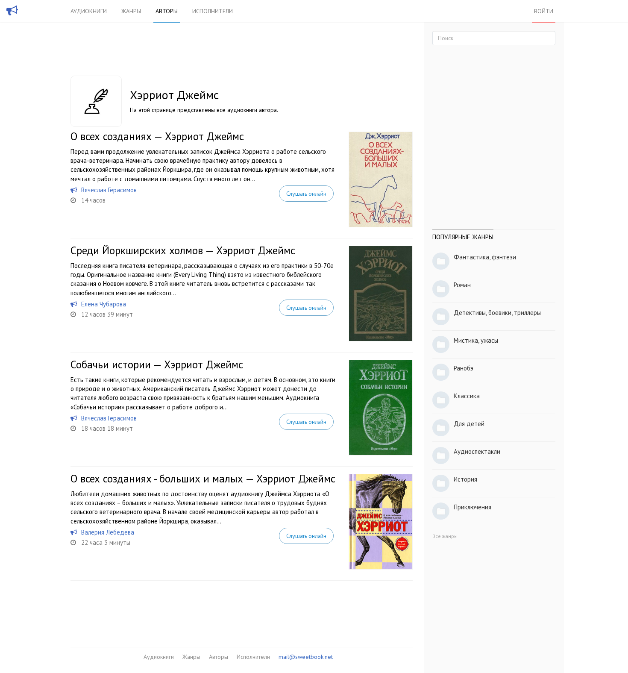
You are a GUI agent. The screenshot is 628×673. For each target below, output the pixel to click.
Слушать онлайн (306, 193)
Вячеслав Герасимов (109, 190)
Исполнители (212, 11)
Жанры (131, 11)
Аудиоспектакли (477, 451)
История (465, 479)
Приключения (472, 507)
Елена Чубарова (103, 304)
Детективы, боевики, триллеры (497, 313)
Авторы (167, 11)
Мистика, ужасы (476, 340)
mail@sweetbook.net (306, 657)
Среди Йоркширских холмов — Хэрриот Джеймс (182, 250)
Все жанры (445, 536)
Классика (467, 396)
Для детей (469, 424)
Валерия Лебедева (107, 532)
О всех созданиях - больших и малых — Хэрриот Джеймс (202, 478)
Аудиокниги (88, 11)
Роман (462, 285)
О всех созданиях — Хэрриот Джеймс (157, 136)
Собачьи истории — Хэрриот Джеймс (156, 364)
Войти (543, 11)
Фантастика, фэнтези (485, 257)
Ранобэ (463, 368)
